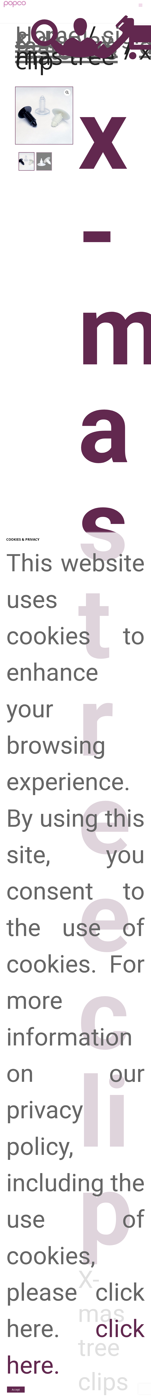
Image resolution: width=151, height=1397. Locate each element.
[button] (67, 92)
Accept (16, 1389)
